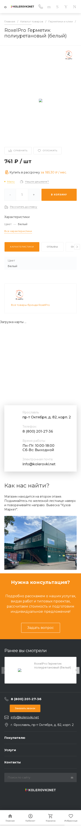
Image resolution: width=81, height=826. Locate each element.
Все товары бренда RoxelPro (30, 304)
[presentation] (77, 247)
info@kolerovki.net (39, 464)
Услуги (10, 750)
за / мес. (54, 172)
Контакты (12, 762)
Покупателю (14, 738)
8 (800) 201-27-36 (37, 431)
